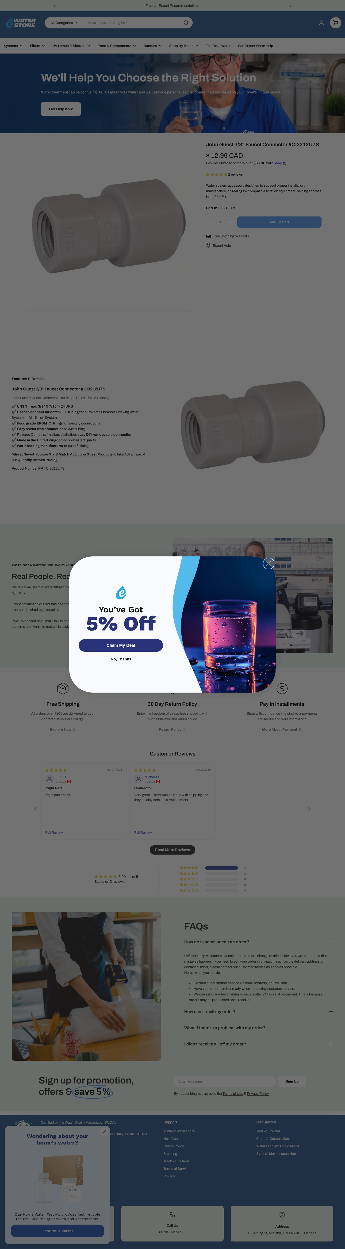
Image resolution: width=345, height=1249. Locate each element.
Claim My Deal (121, 645)
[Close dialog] (268, 563)
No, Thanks (121, 659)
